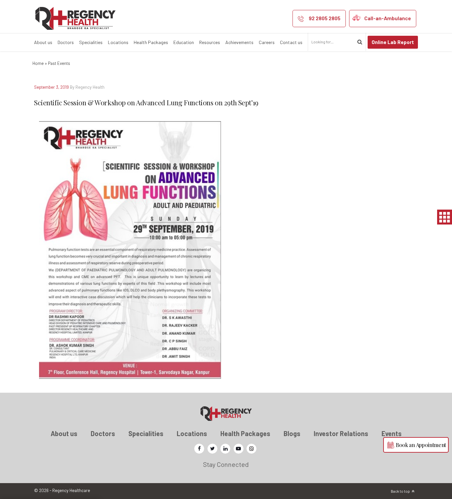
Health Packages (151, 42)
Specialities (91, 42)
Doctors (66, 42)
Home (38, 63)
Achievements (239, 42)
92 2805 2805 (324, 18)
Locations (118, 42)
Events (392, 433)
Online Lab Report (393, 42)
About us (43, 42)
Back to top (400, 491)
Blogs (292, 433)
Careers (267, 42)
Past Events (59, 63)
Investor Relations (341, 433)
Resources (209, 42)
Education (183, 42)
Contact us (291, 42)
